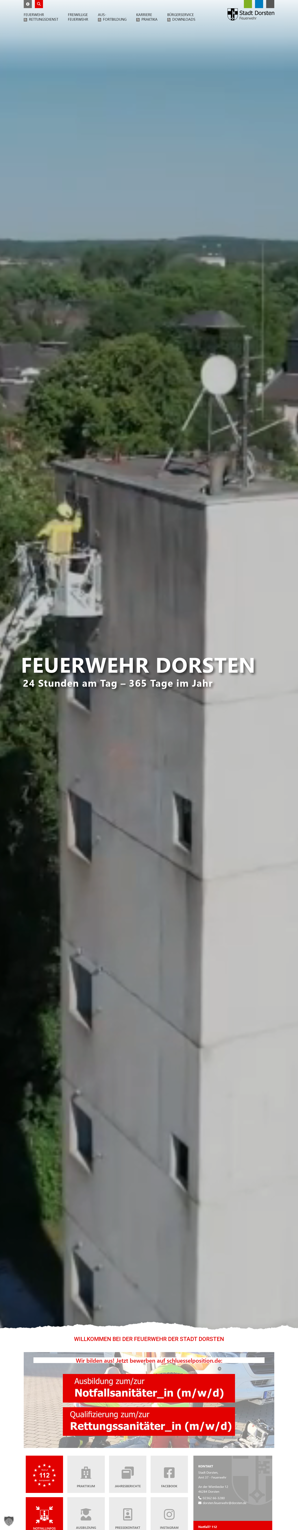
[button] (28, 4)
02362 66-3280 (214, 1498)
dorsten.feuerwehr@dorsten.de (224, 1503)
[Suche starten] (39, 4)
